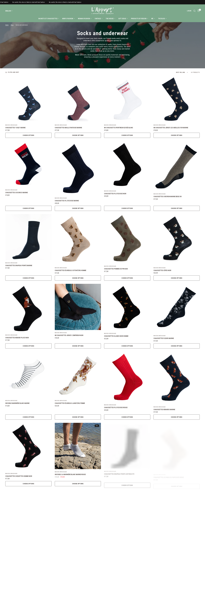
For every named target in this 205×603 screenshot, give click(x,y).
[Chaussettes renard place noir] (28, 308)
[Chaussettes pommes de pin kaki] (127, 238)
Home (7, 25)
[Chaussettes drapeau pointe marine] (28, 237)
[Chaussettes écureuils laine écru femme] (78, 375)
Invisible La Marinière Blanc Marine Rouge (70, 474)
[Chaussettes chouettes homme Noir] (28, 447)
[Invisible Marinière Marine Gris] (127, 512)
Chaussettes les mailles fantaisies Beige (169, 475)
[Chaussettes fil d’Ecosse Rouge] (127, 377)
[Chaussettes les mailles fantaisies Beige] (177, 446)
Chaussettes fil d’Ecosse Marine (67, 201)
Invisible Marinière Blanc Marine (17, 403)
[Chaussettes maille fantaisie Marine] (78, 99)
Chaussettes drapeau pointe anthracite (119, 472)
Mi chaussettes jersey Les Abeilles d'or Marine (171, 128)
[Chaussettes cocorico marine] (28, 164)
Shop (12, 25)
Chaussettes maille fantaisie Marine (68, 128)
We (152, 19)
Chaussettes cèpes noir (162, 270)
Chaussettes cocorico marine (16, 193)
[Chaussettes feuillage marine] (28, 513)
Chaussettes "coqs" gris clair (66, 541)
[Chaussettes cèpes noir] (177, 239)
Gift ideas (122, 19)
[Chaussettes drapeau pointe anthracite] (127, 445)
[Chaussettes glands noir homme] (127, 307)
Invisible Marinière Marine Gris (115, 541)
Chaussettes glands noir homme (116, 336)
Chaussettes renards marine (164, 410)
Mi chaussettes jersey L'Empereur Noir (69, 335)
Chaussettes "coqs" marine (15, 128)
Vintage (98, 19)
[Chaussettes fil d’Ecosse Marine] (78, 168)
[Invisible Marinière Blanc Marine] (28, 375)
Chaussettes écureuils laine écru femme (70, 403)
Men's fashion (67, 19)
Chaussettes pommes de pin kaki (116, 269)
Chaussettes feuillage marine (16, 543)
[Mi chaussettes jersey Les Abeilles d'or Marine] (177, 99)
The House (110, 19)
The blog (161, 19)
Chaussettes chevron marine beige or (168, 197)
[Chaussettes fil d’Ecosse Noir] (127, 164)
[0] (198, 10)
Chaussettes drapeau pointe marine (18, 265)
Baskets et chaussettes (47, 19)
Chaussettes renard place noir (17, 338)
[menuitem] (49, 18)
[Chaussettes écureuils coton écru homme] (78, 239)
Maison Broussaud (11, 125)
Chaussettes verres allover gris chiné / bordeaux (172, 541)
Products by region (138, 19)
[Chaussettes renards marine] (177, 378)
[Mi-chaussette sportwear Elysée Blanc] (127, 99)
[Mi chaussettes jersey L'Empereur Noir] (78, 307)
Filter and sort (13, 72)
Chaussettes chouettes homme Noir (18, 476)
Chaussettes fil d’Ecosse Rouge (115, 407)
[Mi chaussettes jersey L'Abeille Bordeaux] (78, 580)
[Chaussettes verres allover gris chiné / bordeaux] (177, 512)
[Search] (194, 10)
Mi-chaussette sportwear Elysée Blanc (118, 128)
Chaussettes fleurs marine (164, 338)
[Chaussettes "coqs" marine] (28, 99)
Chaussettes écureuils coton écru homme (70, 270)
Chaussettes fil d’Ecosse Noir (115, 194)
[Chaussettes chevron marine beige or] (177, 166)
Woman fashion (84, 19)
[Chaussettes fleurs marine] (177, 308)
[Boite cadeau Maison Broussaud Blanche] (127, 580)
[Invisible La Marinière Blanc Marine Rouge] (78, 446)
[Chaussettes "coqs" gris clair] (78, 512)
